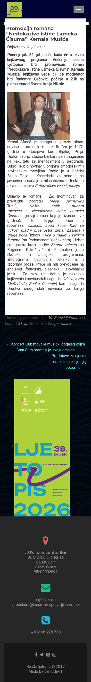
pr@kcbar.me (46, 599)
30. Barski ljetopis (63, 317)
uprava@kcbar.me (64, 604)
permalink (62, 323)
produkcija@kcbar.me (30, 604)
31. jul (23, 323)
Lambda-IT (53, 671)
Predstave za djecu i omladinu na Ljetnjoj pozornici (68, 362)
